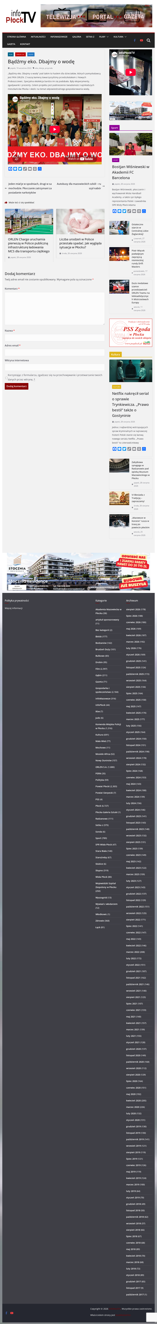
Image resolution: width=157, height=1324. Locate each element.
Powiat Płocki (103, 786)
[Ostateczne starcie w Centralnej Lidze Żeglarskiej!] (119, 233)
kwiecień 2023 (133, 867)
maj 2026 (131, 628)
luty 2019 (131, 1191)
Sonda (99, 831)
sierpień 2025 (133, 686)
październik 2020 (135, 1061)
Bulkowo (100, 655)
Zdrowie (100, 920)
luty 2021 (131, 1035)
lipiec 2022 (131, 926)
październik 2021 (135, 984)
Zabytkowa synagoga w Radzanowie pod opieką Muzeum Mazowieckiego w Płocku (141, 470)
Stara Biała (101, 851)
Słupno (99, 870)
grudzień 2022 (133, 893)
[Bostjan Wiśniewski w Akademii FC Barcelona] (130, 144)
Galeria (76, 36)
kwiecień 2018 (133, 1255)
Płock (31, 54)
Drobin (99, 662)
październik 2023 (135, 829)
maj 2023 (131, 861)
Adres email (13, 345)
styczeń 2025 (133, 732)
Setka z (90, 36)
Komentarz (12, 288)
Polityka (100, 779)
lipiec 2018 (131, 1236)
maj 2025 (131, 706)
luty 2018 (131, 1268)
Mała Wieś (101, 741)
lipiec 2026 (131, 615)
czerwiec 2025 (133, 699)
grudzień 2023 (133, 816)
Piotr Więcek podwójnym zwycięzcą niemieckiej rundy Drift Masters (138, 258)
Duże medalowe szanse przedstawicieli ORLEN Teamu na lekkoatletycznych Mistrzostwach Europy (141, 293)
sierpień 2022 (133, 919)
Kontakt (25, 44)
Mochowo (101, 747)
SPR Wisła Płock (104, 844)
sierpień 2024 (133, 764)
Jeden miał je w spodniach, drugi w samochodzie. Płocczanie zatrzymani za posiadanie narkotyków (30, 188)
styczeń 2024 (133, 809)
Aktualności (38, 36)
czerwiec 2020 (133, 1087)
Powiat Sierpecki (104, 792)
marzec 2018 (132, 1262)
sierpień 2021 (133, 997)
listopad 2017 (133, 1287)
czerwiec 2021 (133, 1010)
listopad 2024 (133, 745)
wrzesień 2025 (133, 680)
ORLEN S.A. (20, 54)
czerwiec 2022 (133, 932)
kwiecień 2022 (133, 945)
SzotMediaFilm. (123, 1315)
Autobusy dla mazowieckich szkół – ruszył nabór (79, 186)
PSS (97, 799)
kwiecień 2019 (133, 1178)
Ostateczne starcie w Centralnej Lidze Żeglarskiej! (140, 229)
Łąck (98, 927)
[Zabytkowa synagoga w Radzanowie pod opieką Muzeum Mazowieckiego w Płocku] (119, 474)
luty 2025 (131, 725)
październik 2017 (135, 1294)
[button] (107, 37)
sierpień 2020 (133, 1074)
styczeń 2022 (133, 964)
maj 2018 (131, 1249)
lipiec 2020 (131, 1081)
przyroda (49, 68)
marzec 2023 (132, 874)
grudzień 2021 (133, 971)
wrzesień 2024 (133, 758)
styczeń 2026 (133, 654)
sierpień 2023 (133, 842)
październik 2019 (135, 1139)
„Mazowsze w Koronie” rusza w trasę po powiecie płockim (140, 522)
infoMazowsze (58, 36)
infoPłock (100, 705)
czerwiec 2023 (133, 855)
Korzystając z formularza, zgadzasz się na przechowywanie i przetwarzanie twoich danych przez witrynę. (55, 377)
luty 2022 (131, 958)
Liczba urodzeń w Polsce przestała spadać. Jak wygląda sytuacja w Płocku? (41, 243)
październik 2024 (135, 751)
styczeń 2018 (133, 1275)
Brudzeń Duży (103, 649)
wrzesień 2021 (133, 990)
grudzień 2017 (133, 1281)
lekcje (41, 68)
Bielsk (99, 636)
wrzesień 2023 (133, 835)
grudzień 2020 (133, 1048)
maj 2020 (131, 1094)
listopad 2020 (133, 1055)
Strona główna (16, 36)
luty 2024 (131, 803)
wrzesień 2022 (133, 913)
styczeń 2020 (133, 1120)
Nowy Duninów (103, 760)
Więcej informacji (14, 608)
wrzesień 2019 (133, 1145)
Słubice (99, 863)
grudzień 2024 (133, 738)
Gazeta (11, 44)
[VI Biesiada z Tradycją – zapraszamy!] (119, 501)
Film (10, 54)
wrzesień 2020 (133, 1068)
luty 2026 (131, 648)
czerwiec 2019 (133, 1165)
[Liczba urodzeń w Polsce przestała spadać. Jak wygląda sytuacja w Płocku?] (41, 211)
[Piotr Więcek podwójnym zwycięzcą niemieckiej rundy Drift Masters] (119, 262)
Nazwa (10, 330)
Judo (98, 717)
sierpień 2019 (133, 1152)
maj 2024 (131, 783)
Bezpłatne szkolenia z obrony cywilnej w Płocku (91, 241)
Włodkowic (101, 914)
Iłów (98, 711)
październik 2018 (135, 1216)
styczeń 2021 (133, 1042)
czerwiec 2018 (133, 1242)
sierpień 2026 (133, 609)
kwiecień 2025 (133, 712)
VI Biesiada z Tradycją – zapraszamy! (138, 498)
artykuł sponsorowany (107, 619)
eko (36, 68)
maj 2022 (131, 938)
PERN (98, 773)
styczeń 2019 (133, 1197)
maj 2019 (131, 1171)
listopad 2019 (133, 1132)
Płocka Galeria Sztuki (106, 812)
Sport (115, 160)
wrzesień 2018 (133, 1223)
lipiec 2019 (131, 1158)
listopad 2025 (133, 667)
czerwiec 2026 (133, 622)
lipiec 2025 (131, 693)
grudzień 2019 (133, 1126)
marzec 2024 (132, 796)
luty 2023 (131, 880)
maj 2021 (131, 1016)
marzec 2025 (132, 719)
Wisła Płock (101, 876)
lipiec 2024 (131, 770)
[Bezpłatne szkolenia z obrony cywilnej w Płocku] (92, 211)
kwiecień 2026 (133, 635)
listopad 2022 (133, 900)
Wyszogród (101, 897)
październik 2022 (135, 906)
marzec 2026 (132, 641)
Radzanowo (102, 818)
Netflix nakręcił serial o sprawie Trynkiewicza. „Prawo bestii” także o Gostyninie (130, 404)
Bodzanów (101, 642)
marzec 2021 (132, 1029)
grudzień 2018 (133, 1204)
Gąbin (99, 675)
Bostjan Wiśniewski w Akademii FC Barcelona (130, 172)
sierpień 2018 (133, 1229)
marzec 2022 (132, 951)
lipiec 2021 (131, 1003)
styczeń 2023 (133, 887)
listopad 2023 (133, 822)
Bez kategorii (102, 630)
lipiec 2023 (131, 848)
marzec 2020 (132, 1107)
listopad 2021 (133, 977)
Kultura (118, 36)
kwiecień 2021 (133, 1023)
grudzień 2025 (133, 661)
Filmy (102, 36)
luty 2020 (131, 1113)
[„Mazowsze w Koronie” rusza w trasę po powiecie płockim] (119, 526)
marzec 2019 (132, 1184)
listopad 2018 (133, 1210)
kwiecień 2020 (133, 1100)
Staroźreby (101, 857)
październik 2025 (135, 674)
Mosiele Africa (103, 754)
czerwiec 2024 (133, 777)
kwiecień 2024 (133, 790)
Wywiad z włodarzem (106, 904)
